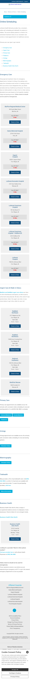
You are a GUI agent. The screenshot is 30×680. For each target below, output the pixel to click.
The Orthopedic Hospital (15, 603)
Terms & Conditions (15, 618)
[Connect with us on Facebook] (14, 610)
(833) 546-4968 (11, 554)
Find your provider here (6, 552)
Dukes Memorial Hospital (15, 590)
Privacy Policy (15, 620)
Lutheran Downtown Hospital (15, 596)
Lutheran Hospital (15, 599)
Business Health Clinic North (10, 66)
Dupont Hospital (15, 592)
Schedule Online (5, 446)
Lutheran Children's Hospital (15, 594)
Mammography (7, 60)
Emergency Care (7, 47)
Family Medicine (18, 415)
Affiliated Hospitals (15, 585)
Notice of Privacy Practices (15, 624)
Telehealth (6, 63)
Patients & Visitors (12, 12)
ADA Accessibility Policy (15, 616)
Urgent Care (6, 50)
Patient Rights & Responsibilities (15, 626)
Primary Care (6, 53)
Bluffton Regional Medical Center (15, 587)
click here (8, 485)
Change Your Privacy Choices (15, 622)
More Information (6, 491)
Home (5, 12)
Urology (5, 58)
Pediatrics (5, 55)
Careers (26, 1)
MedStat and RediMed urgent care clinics (11, 292)
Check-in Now (15, 122)
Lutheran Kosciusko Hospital (15, 601)
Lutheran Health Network (17, 1)
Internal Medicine (6, 415)
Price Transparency (15, 628)
